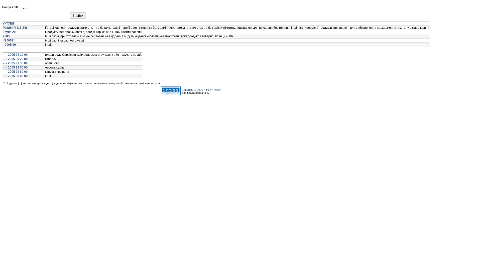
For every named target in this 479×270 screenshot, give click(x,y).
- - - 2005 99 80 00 (15, 76)
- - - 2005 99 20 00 (15, 59)
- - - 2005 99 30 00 (15, 63)
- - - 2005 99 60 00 (15, 72)
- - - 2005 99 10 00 (15, 54)
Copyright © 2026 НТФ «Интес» (201, 89)
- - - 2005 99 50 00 (15, 67)
